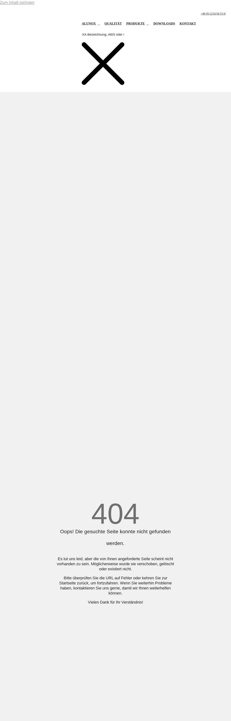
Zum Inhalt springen (17, 2)
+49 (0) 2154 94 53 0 (213, 13)
